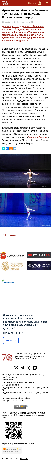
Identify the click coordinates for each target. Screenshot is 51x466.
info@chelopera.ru (10, 377)
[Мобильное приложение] (39, 265)
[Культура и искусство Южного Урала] (12, 265)
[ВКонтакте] (7, 148)
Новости (32, 3)
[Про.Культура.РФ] (39, 255)
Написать (11, 340)
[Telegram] (14, 148)
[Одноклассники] (11, 148)
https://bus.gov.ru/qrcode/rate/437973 (18, 444)
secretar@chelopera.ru (24, 382)
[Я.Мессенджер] (3, 148)
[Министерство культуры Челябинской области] (12, 255)
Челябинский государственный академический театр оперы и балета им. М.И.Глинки (30, 356)
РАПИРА (24, 458)
